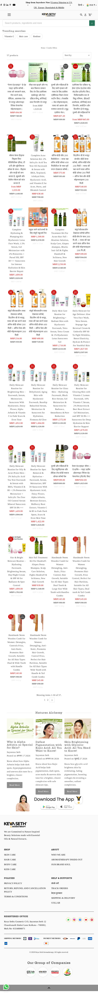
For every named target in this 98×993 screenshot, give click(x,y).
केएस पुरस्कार (56, 893)
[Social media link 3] (55, 972)
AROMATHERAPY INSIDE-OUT (66, 859)
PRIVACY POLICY (13, 883)
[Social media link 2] (43, 972)
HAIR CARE (10, 859)
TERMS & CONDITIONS (16, 896)
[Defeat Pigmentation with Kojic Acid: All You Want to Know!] (49, 728)
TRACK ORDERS (59, 888)
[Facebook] (1, 5)
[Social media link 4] (67, 972)
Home (43, 48)
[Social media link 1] (31, 972)
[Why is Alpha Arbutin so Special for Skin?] (20, 728)
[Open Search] (81, 15)
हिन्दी (80, 5)
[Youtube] (14, 5)
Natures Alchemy (49, 712)
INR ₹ (92, 5)
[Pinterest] (10, 5)
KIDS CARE (10, 869)
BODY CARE (10, 864)
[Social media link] (68, 920)
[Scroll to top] (49, 988)
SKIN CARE (10, 855)
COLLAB (55, 903)
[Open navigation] (9, 15)
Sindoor (37, 36)
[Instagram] (4, 5)
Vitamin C (9, 36)
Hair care (23, 36)
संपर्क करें (55, 883)
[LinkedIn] (7, 5)
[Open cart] (89, 15)
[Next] (70, 5)
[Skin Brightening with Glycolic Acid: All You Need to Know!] (77, 728)
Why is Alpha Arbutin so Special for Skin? (20, 744)
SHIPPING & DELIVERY (63, 898)
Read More (14, 785)
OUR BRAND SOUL (60, 864)
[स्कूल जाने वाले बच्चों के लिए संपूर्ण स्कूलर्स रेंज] (38, 217)
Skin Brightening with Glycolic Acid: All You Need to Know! (77, 746)
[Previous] (28, 5)
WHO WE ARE (58, 855)
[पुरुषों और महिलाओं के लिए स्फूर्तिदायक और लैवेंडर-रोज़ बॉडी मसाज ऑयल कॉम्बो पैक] (60, 453)
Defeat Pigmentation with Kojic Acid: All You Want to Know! (49, 746)
